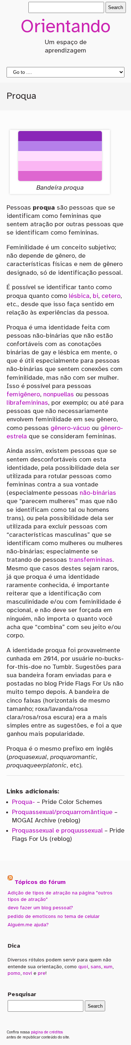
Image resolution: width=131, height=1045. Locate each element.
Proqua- (23, 802)
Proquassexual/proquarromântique (62, 812)
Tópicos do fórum (40, 882)
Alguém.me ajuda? (28, 924)
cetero (111, 296)
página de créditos (47, 1032)
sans (96, 966)
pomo (14, 973)
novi (27, 973)
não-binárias (98, 493)
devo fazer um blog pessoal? (40, 907)
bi (95, 296)
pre (41, 973)
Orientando (65, 27)
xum (108, 966)
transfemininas (90, 560)
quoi (83, 966)
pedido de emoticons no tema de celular (54, 916)
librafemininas (27, 403)
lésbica (79, 296)
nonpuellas (58, 394)
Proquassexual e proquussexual (57, 830)
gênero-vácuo (70, 428)
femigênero (23, 394)
